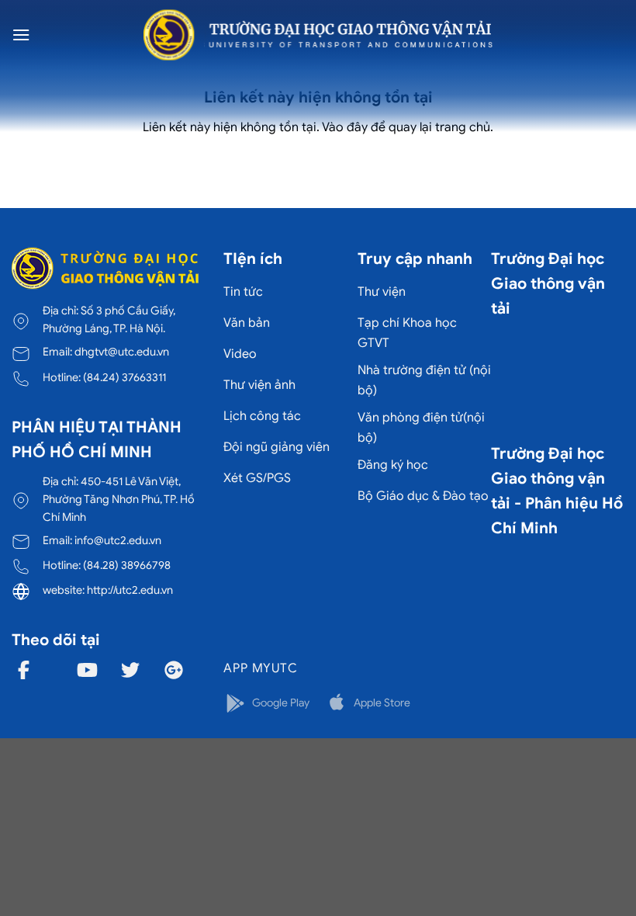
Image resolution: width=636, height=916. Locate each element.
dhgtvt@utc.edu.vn (121, 352)
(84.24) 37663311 (124, 377)
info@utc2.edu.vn (117, 540)
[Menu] (21, 35)
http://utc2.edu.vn (130, 590)
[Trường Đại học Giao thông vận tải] (318, 35)
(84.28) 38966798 (127, 565)
